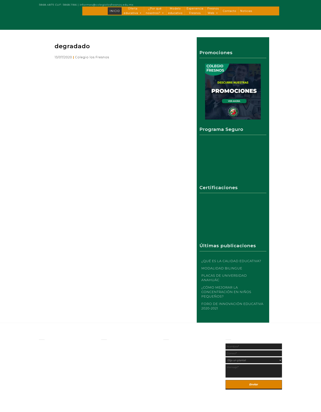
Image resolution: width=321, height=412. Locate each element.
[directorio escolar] (173, 353)
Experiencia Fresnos (195, 11)
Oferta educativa (131, 11)
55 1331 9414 (191, 380)
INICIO (115, 11)
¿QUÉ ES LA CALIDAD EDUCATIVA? (231, 261)
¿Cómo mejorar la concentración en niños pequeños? (226, 292)
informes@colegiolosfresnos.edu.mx (106, 4)
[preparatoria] (110, 353)
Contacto (229, 11)
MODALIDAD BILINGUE (221, 268)
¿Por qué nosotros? (154, 11)
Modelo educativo (175, 11)
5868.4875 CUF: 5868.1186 (58, 4)
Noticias (246, 11)
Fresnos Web (213, 11)
